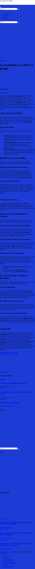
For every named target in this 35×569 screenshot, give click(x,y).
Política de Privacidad (10, 563)
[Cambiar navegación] (0, 7)
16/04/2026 (3, 527)
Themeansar (3, 553)
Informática (7, 14)
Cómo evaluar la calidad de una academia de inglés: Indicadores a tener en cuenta (16, 544)
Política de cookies (9, 560)
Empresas (3, 496)
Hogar (5, 15)
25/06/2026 (3, 515)
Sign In (6, 565)
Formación (3, 518)
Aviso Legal (7, 558)
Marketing (3, 60)
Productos (7, 19)
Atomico (5, 89)
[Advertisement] (17, 41)
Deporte (2, 529)
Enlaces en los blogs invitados (9, 354)
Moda (5, 17)
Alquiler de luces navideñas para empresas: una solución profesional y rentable (4, 505)
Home (5, 556)
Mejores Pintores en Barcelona (9, 352)
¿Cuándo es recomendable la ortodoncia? (13, 383)
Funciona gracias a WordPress (9, 552)
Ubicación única (8, 566)
